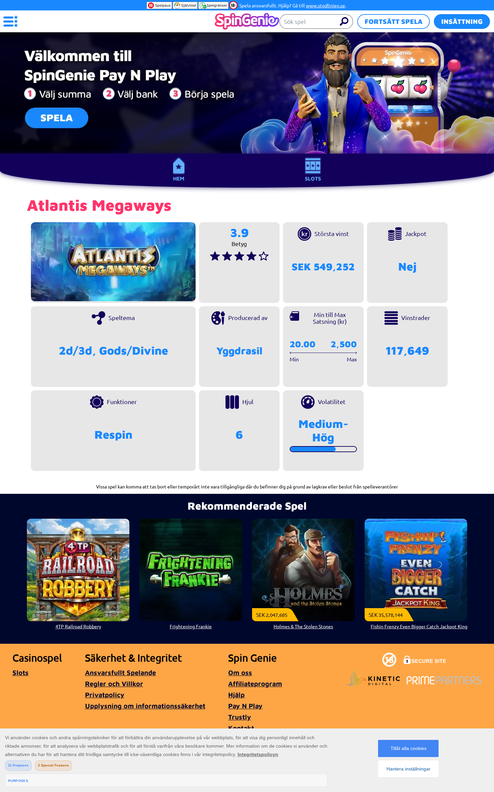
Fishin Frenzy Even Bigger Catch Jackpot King (419, 626)
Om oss (240, 672)
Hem (178, 178)
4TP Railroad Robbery (78, 626)
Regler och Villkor (114, 683)
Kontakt (241, 728)
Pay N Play (245, 706)
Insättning (462, 21)
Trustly (239, 717)
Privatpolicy (104, 695)
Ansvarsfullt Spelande (120, 672)
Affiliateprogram (255, 683)
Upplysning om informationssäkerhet (145, 706)
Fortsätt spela (393, 21)
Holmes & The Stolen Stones (303, 626)
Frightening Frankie (191, 626)
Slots (313, 178)
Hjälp (236, 695)
